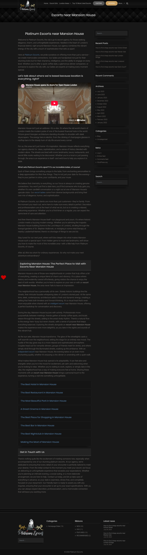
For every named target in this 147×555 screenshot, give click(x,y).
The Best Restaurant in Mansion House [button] (42, 392)
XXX (78, 529)
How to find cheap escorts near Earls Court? (111, 67)
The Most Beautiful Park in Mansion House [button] (43, 400)
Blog (98, 136)
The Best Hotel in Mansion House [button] (38, 384)
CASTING (99, 3)
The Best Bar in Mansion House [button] (37, 425)
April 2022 (100, 113)
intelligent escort (57, 303)
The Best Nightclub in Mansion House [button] (41, 433)
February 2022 (102, 119)
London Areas (64, 3)
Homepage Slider (54, 526)
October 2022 (102, 104)
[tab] (54, 384)
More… (121, 3)
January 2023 (102, 98)
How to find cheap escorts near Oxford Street (111, 48)
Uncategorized (102, 139)
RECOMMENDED (82, 536)
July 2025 (100, 91)
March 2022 (101, 116)
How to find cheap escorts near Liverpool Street (110, 62)
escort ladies (39, 192)
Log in (99, 153)
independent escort (26, 351)
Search (127, 4)
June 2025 (101, 95)
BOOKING (111, 3)
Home (46, 3)
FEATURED (80, 532)
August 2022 (101, 107)
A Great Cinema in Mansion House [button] (39, 409)
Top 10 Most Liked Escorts (81, 3)
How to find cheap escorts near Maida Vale (111, 52)
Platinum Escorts (32, 55)
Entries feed (101, 156)
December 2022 (102, 101)
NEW (78, 526)
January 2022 (102, 123)
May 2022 (100, 110)
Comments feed (102, 159)
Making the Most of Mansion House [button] (40, 442)
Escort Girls (54, 3)
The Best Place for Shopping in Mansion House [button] (46, 417)
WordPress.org (102, 162)
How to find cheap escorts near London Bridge (109, 56)
